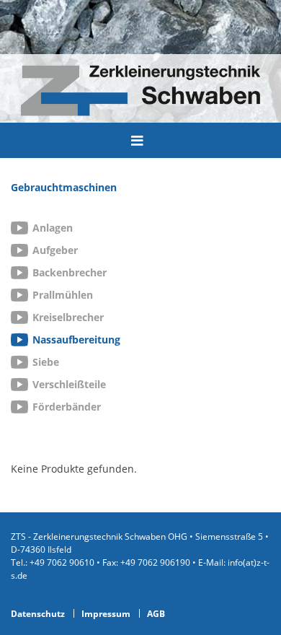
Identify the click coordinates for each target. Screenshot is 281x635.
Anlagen (52, 228)
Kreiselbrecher (68, 317)
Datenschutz (38, 614)
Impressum (105, 614)
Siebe (45, 362)
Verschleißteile (69, 384)
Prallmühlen (62, 295)
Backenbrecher (69, 272)
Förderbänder (66, 406)
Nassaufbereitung (76, 339)
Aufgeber (55, 250)
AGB (156, 614)
